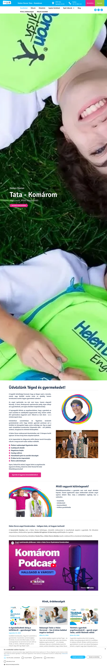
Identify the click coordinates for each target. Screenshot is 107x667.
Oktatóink (42, 8)
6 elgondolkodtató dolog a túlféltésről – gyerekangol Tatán (22, 628)
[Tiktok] (101, 10)
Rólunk (33, 8)
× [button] (105, 648)
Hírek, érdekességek (27, 12)
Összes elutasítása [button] (94, 657)
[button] (36, 664)
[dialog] (53, 657)
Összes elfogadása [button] (78, 657)
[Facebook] (95, 10)
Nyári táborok (67, 8)
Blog (79, 8)
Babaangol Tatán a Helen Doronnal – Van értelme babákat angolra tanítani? (53, 630)
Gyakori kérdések (54, 8)
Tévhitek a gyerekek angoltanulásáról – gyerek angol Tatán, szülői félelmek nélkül (84, 630)
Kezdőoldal (24, 8)
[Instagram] (98, 10)
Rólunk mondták (42, 12)
